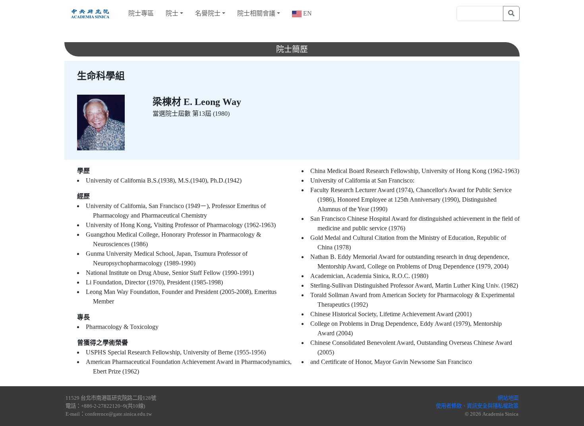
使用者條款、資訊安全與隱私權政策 (477, 406)
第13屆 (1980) (211, 113)
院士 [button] (172, 13)
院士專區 (141, 13)
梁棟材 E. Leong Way (197, 102)
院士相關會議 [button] (256, 13)
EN (307, 13)
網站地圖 (508, 398)
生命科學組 (101, 76)
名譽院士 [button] (207, 13)
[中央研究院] (90, 13)
